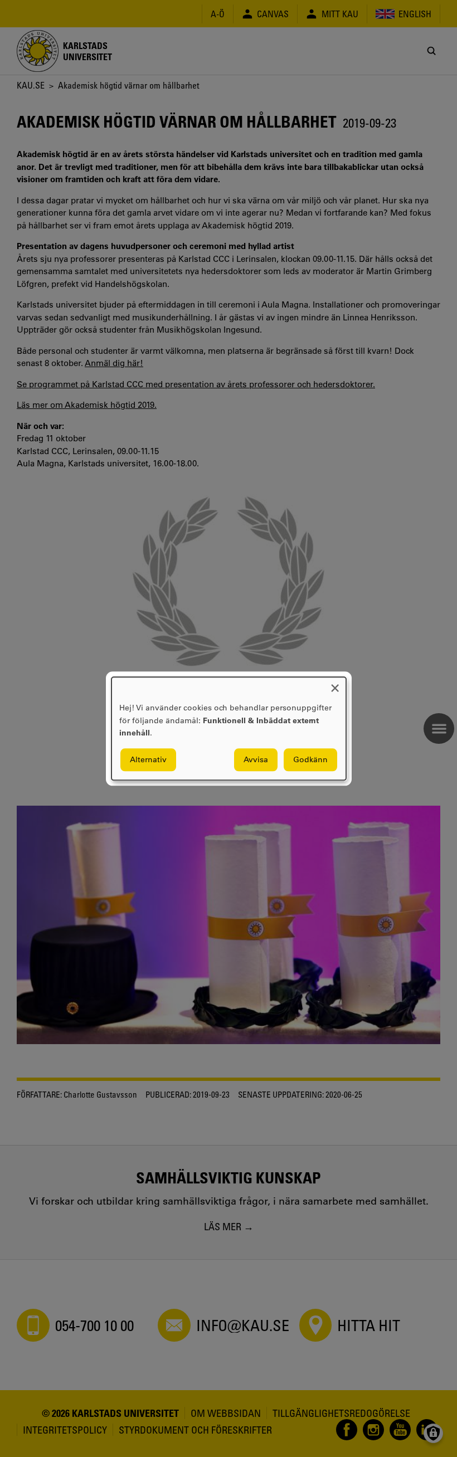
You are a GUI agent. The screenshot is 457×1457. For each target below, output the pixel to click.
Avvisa (256, 759)
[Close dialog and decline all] (335, 684)
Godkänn (310, 759)
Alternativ (148, 759)
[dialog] (228, 728)
